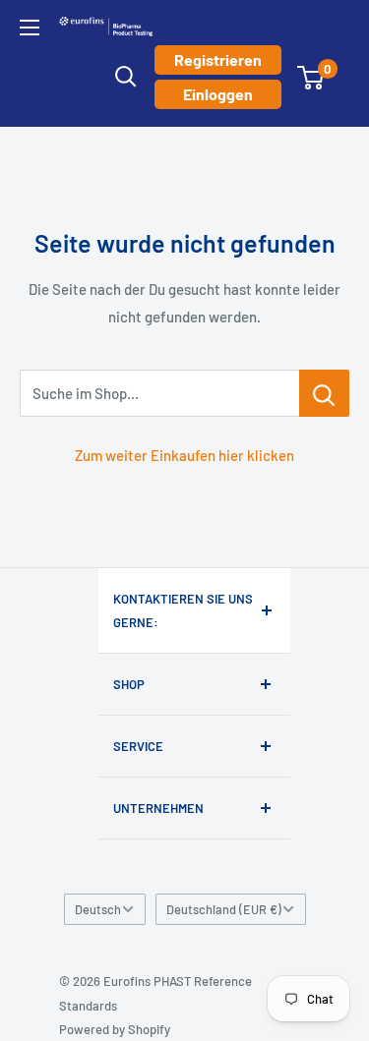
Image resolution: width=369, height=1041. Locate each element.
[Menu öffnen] (29, 27)
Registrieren (218, 59)
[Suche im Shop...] (324, 393)
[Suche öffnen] (126, 76)
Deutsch (98, 909)
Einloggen (218, 94)
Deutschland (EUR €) (223, 909)
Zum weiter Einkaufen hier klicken (184, 455)
